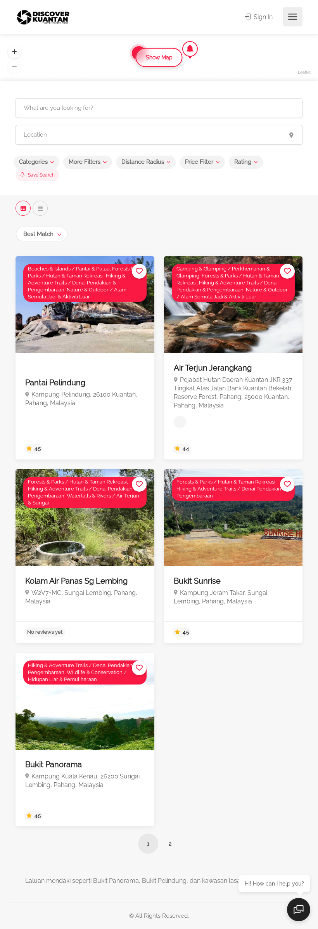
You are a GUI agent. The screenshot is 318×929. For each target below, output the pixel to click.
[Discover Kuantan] (43, 17)
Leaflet (304, 72)
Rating (242, 161)
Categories (33, 161)
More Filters (84, 161)
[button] (14, 52)
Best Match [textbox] (38, 234)
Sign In (262, 17)
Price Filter (199, 161)
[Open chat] (298, 909)
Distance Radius (142, 161)
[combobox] (41, 234)
